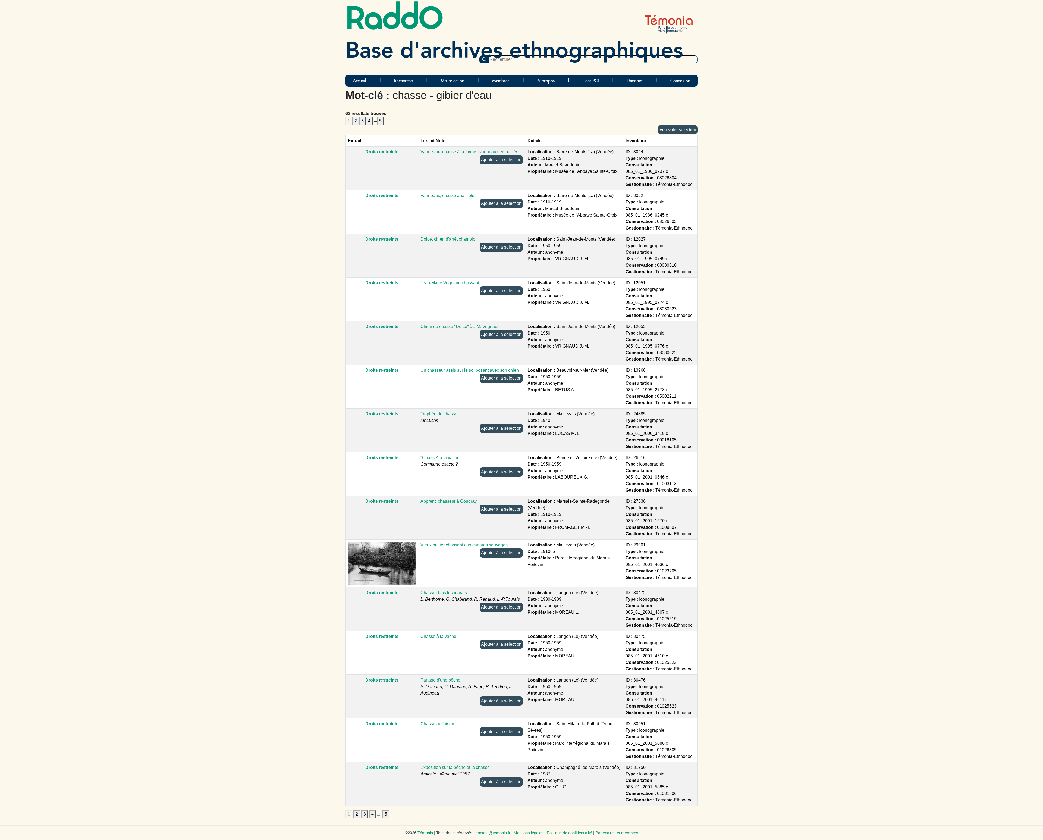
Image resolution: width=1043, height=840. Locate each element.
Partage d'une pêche (440, 680)
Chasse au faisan (437, 723)
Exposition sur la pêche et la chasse (455, 767)
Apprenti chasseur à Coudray (448, 501)
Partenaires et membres (616, 833)
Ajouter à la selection (501, 159)
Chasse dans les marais (443, 592)
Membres (500, 80)
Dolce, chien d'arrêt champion (449, 239)
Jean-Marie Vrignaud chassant (449, 283)
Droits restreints (381, 151)
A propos (546, 80)
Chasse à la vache (438, 636)
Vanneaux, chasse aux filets (447, 195)
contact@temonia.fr (493, 833)
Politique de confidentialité (569, 833)
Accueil (359, 80)
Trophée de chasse (438, 414)
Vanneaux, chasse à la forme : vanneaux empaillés (469, 151)
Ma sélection (452, 80)
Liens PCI (591, 80)
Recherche (403, 80)
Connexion (680, 80)
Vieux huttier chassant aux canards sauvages (464, 545)
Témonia (634, 80)
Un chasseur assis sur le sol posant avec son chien (469, 370)
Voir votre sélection (677, 129)
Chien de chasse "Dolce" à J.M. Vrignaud (460, 326)
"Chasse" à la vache (440, 457)
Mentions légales (529, 833)
